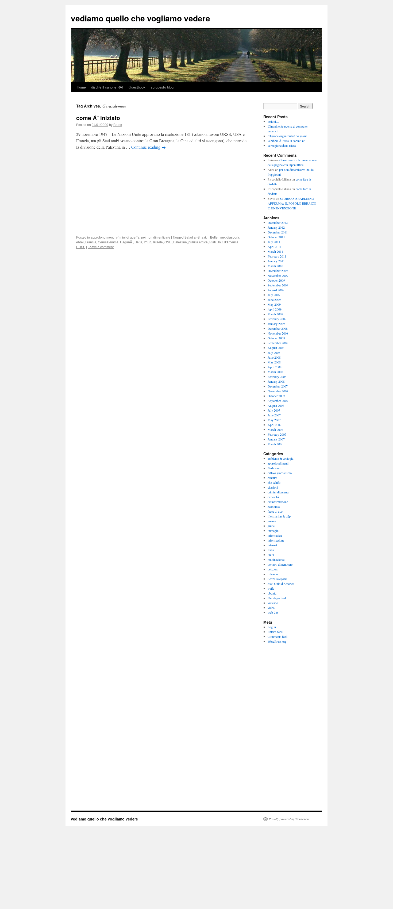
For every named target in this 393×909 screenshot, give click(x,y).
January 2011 (276, 261)
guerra (272, 521)
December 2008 (278, 328)
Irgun (147, 242)
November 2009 (278, 275)
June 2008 (274, 357)
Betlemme (217, 237)
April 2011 (275, 246)
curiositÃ (274, 497)
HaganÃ (126, 242)
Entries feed (275, 632)
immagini (273, 530)
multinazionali (276, 559)
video (271, 607)
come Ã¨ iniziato (98, 118)
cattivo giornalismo (280, 473)
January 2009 (276, 323)
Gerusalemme (108, 242)
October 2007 (276, 396)
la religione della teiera (282, 145)
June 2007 (274, 415)
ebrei (80, 242)
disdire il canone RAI (107, 87)
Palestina (180, 242)
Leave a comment (101, 246)
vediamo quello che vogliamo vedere (140, 18)
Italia (271, 550)
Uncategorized (277, 598)
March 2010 (275, 266)
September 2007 (278, 400)
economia (274, 506)
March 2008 (275, 372)
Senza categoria (277, 579)
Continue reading (148, 147)
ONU (168, 242)
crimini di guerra (128, 237)
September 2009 (278, 285)
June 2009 (274, 299)
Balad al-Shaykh (196, 237)
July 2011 (274, 242)
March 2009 (275, 314)
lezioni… (273, 121)
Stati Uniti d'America (223, 242)
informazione (276, 540)
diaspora (232, 237)
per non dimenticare (155, 237)
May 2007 (274, 420)
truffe (271, 588)
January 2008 (276, 381)
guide (271, 526)
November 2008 (278, 333)
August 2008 (276, 348)
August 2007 (276, 405)
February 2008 (277, 376)
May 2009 (274, 304)
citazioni (273, 487)
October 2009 (276, 280)
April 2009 (275, 309)
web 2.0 (273, 612)
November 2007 (278, 391)
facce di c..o (275, 511)
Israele (158, 242)
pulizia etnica (198, 242)
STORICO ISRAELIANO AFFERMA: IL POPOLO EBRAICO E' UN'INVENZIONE (292, 203)
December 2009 (278, 271)
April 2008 (275, 367)
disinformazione (278, 502)
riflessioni (274, 574)
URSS (80, 246)
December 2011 (278, 232)
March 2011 (275, 251)
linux (271, 555)
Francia (90, 242)
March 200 (275, 444)
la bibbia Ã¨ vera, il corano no (286, 141)
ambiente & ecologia (280, 458)
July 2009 (274, 295)
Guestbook (137, 87)
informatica (275, 535)
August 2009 (276, 290)
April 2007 (275, 425)
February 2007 (277, 434)
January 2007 (276, 439)
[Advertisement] (161, 194)
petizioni (273, 569)
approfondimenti (102, 237)
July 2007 (274, 410)
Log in (272, 627)
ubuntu (272, 593)
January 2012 (276, 227)
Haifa (138, 242)
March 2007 (275, 429)
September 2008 (278, 343)
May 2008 (274, 362)
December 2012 (278, 222)
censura (272, 477)
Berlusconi (274, 468)
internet (272, 545)
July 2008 (274, 352)
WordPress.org (277, 641)
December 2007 (278, 386)
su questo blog (162, 87)
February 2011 (277, 256)
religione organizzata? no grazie (287, 136)
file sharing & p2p (279, 516)
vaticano (273, 603)
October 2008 (276, 338)
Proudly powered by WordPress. (289, 819)
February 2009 (277, 319)
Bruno (117, 124)
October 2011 (276, 237)
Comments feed (277, 636)
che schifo (274, 482)
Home (81, 87)
